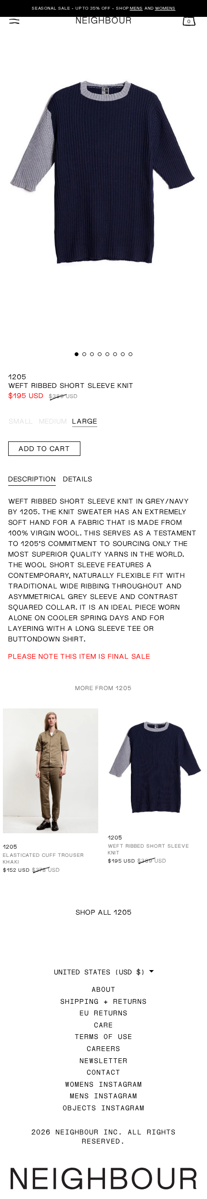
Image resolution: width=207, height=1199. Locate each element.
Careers (103, 1048)
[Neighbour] (103, 20)
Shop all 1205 (104, 912)
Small (21, 421)
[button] (76, 354)
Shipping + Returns (103, 1001)
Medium (53, 421)
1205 (17, 377)
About (103, 989)
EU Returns (103, 1013)
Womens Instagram (103, 1084)
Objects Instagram (103, 1108)
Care (103, 1025)
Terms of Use (103, 1036)
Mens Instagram (103, 1096)
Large (84, 421)
